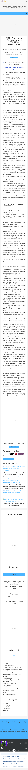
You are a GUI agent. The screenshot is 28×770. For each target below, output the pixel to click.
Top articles (18, 727)
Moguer (8, 54)
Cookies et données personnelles (13, 731)
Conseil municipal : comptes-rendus (12, 669)
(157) (6, 708)
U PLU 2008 (6, 48)
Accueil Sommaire (7, 664)
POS (13, 54)
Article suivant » (21, 443)
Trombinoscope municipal (9, 694)
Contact (22, 727)
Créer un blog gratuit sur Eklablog (9, 727)
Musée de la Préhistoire (9, 683)
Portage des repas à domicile (10, 688)
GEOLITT (6, 52)
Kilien (14, 586)
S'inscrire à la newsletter (8, 459)
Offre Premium (3, 731)
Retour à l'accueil (14, 446)
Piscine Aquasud (7, 685)
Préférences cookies (23, 731)
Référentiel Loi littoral (8, 690)
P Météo (5, 687)
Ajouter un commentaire (14, 517)
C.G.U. (11, 729)
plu (11, 54)
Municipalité (6, 681)
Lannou (14, 52)
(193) (6, 705)
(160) (6, 707)
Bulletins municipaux (8, 665)
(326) (6, 703)
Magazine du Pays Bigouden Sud (11, 680)
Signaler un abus (5, 729)
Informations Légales (8, 672)
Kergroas (10, 52)
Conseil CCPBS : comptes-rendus (12, 667)
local (17, 52)
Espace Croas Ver (7, 671)
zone (21, 54)
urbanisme (17, 54)
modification (21, 52)
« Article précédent (8, 443)
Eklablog (23, 722)
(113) (6, 710)
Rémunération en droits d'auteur (19, 729)
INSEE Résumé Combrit (9, 678)
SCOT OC (5, 692)
